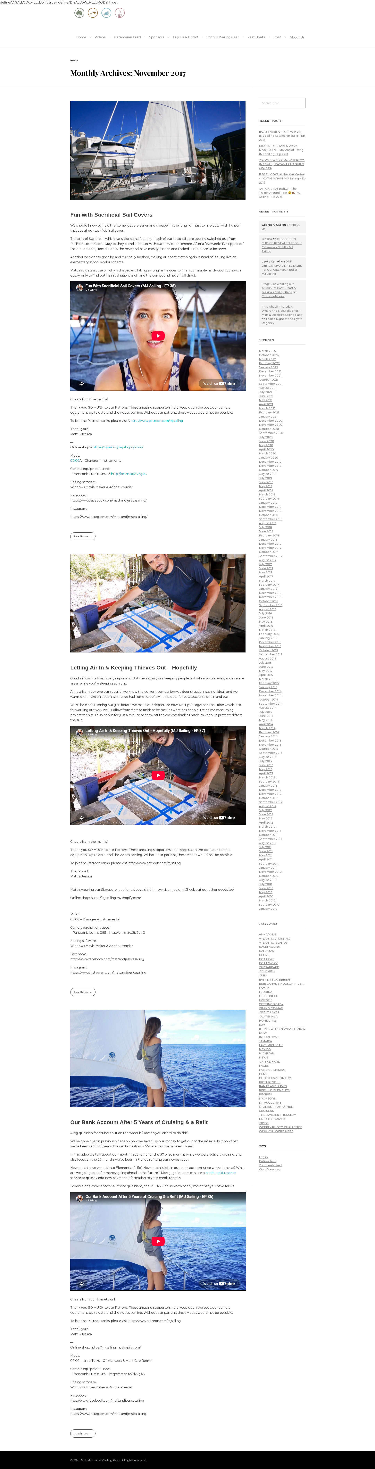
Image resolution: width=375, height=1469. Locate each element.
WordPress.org (269, 1169)
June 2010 (266, 888)
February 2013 (269, 781)
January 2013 (268, 785)
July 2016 (265, 613)
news (263, 1057)
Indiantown (269, 1037)
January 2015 (268, 687)
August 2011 (267, 843)
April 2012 (266, 822)
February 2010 (269, 904)
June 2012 (266, 814)
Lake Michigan (271, 1045)
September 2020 (271, 433)
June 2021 (266, 396)
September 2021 (270, 384)
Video (264, 1123)
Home (74, 60)
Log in (263, 1157)
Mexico (265, 1049)
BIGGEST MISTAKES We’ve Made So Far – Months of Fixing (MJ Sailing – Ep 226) (281, 150)
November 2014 (270, 695)
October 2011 (268, 835)
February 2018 (269, 535)
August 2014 (267, 708)
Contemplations (273, 296)
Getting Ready (271, 1004)
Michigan (266, 1053)
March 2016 (267, 630)
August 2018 (267, 523)
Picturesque (269, 1082)
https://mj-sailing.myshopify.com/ (118, 447)
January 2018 (268, 539)
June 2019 (266, 482)
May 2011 (265, 855)
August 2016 (267, 609)
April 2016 (266, 625)
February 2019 (269, 498)
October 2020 (269, 429)
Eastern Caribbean (275, 979)
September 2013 (270, 753)
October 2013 (268, 749)
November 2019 (270, 466)
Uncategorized (272, 1119)
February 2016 (269, 634)
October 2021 (268, 379)
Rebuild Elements (274, 1090)
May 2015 (265, 671)
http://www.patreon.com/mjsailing (156, 421)
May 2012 (265, 818)
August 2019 (267, 474)
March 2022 (267, 359)
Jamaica (265, 1041)
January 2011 (268, 867)
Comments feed (270, 1165)
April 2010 (266, 896)
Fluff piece (268, 996)
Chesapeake (269, 967)
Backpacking (269, 947)
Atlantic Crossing (274, 938)
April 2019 (266, 490)
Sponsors (267, 1098)
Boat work (268, 963)
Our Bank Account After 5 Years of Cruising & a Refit (139, 1122)
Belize (264, 955)
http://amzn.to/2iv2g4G (129, 474)
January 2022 (268, 367)
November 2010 (270, 872)
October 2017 (268, 552)
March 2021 (267, 408)
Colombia (267, 971)
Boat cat (266, 959)
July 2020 (266, 437)
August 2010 (268, 880)
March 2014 (267, 728)
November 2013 (270, 744)
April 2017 (266, 576)
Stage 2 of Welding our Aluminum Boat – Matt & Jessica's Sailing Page (279, 288)
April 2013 (266, 773)
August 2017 (267, 560)
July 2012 (265, 810)
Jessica (267, 239)
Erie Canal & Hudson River (281, 983)
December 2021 (270, 371)
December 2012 (270, 790)
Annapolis (268, 934)
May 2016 (265, 621)
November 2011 (270, 831)
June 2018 (266, 531)
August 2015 (267, 658)
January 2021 (268, 416)
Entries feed (267, 1161)
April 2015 (266, 675)
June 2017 (266, 568)
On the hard (269, 1061)
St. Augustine (270, 1102)
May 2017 (265, 572)
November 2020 (270, 425)
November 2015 (270, 646)
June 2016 (266, 617)
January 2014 (268, 736)
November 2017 (270, 548)
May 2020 (266, 445)
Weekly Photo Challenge (280, 1127)
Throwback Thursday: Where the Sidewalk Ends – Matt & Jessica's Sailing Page (282, 311)
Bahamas (266, 951)
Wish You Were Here (276, 1131)
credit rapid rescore (220, 1173)
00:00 (74, 460)
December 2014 (270, 691)
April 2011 (265, 859)
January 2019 (268, 502)
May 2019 (265, 486)
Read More (81, 536)
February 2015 (269, 683)
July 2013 (265, 761)
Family (264, 988)
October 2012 (268, 798)
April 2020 (266, 449)
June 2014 (266, 716)
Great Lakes (269, 1012)
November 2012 (270, 794)
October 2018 (268, 515)
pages (264, 1065)
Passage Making (272, 1070)
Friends (265, 1000)
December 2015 (270, 642)
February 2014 (269, 732)
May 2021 (265, 400)
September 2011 (270, 839)
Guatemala (268, 1016)
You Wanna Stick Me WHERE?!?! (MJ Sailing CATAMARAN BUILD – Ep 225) (281, 164)
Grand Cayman (271, 1008)
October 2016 (268, 601)
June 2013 (266, 765)
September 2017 (270, 556)
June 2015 (266, 666)
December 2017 (270, 543)
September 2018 (270, 519)
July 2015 (265, 662)
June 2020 (266, 441)
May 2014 (265, 720)
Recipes (265, 1094)
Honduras (267, 1020)
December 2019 (270, 461)
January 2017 (268, 589)
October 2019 (268, 470)
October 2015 (268, 650)
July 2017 (265, 564)
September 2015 (270, 654)
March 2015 (267, 679)
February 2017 (269, 584)
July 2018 (265, 527)
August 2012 (267, 806)
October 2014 (268, 699)
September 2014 (270, 703)
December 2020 (270, 420)
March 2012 (267, 826)
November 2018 (270, 511)
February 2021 (269, 412)
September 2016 (270, 605)
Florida (265, 992)
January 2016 (268, 638)
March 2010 (267, 900)
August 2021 (267, 388)
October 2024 (269, 355)
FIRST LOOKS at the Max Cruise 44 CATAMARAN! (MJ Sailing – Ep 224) (282, 178)
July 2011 (265, 847)
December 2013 (270, 740)
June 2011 (266, 851)
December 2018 (270, 507)
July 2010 (265, 884)
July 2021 (265, 392)
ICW (262, 1024)
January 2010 (268, 908)
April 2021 (266, 404)
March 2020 (267, 453)
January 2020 (268, 457)
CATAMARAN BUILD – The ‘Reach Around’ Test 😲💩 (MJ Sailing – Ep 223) (280, 193)
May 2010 (265, 892)
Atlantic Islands (273, 942)
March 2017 (267, 580)
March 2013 (267, 777)
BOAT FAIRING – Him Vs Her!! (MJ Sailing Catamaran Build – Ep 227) (282, 136)
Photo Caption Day (275, 1078)
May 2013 (265, 769)
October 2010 (268, 876)
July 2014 (265, 712)
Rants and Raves (273, 1086)
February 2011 (269, 863)
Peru (263, 1074)
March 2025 (267, 351)
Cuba (263, 975)
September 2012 (270, 802)
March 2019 (267, 494)
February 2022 (269, 363)
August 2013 (267, 757)
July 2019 (265, 478)
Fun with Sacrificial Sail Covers (111, 215)
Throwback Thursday (277, 1115)
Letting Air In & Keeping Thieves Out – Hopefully (133, 668)
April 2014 (266, 724)
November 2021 (270, 375)
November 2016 (270, 597)
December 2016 (270, 593)
